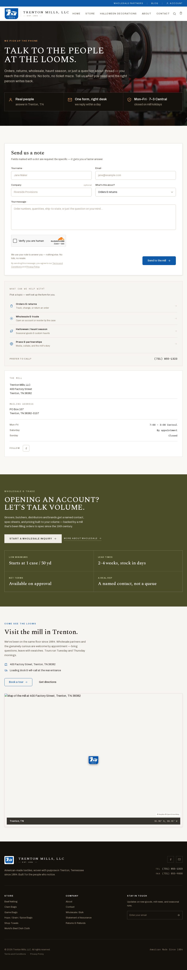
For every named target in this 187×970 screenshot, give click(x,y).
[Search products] (174, 13)
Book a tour (16, 682)
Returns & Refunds (76, 923)
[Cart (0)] (181, 13)
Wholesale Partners (128, 3)
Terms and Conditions (15, 954)
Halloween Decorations (118, 13)
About (146, 13)
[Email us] (179, 859)
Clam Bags (10, 907)
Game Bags (11, 912)
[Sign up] (178, 915)
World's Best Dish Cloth (17, 928)
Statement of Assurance (78, 917)
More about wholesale (81, 538)
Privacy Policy (32, 267)
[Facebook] (26, 448)
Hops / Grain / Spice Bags (18, 917)
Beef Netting (11, 901)
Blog (154, 3)
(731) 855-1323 (165, 358)
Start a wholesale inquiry (30, 538)
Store (90, 13)
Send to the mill (157, 260)
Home (76, 13)
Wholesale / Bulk (75, 912)
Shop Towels (11, 923)
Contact (163, 13)
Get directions (47, 682)
